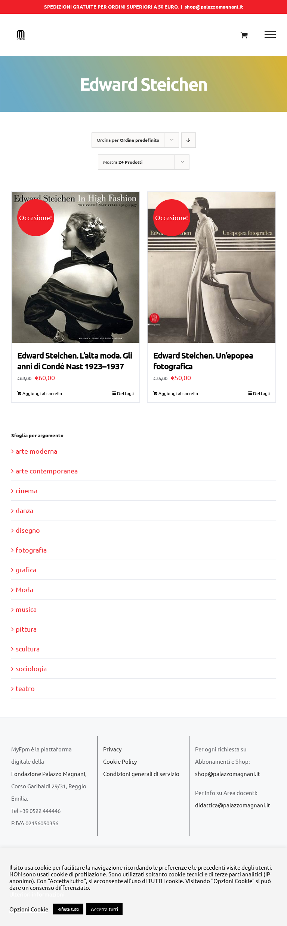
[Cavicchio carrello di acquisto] (244, 35)
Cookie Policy (120, 761)
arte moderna (36, 451)
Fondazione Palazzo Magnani (48, 773)
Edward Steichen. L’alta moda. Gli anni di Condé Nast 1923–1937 (74, 360)
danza (24, 510)
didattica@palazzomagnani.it (232, 804)
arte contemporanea (47, 471)
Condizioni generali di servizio (141, 773)
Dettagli (125, 393)
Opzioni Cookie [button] (28, 909)
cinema (26, 490)
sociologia (31, 668)
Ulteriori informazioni (37, 894)
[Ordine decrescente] (188, 140)
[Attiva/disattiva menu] (270, 34)
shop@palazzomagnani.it (214, 6)
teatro (25, 688)
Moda (24, 589)
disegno (28, 530)
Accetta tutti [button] (104, 909)
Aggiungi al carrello (42, 393)
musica (26, 609)
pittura (26, 629)
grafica (26, 569)
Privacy (112, 749)
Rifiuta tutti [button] (68, 909)
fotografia (31, 550)
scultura (28, 649)
